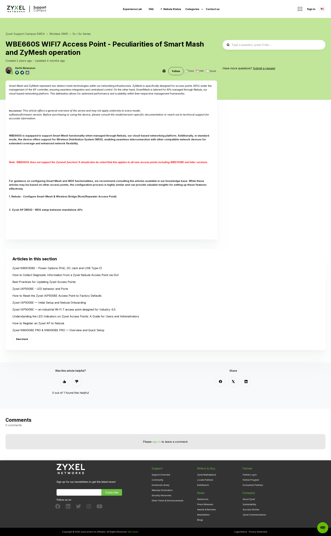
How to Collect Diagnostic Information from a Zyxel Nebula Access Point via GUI (65, 275)
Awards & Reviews (206, 509)
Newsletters (203, 514)
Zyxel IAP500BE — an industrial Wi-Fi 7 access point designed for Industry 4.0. (64, 309)
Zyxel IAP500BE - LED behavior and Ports (40, 288)
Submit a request (264, 68)
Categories (192, 9)
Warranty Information (162, 490)
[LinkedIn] (246, 381)
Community (157, 480)
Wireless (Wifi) (58, 34)
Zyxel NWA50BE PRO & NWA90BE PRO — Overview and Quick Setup (58, 330)
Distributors (203, 485)
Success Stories (251, 509)
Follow (176, 71)
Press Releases (205, 504)
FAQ (151, 9)
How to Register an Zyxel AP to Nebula (38, 323)
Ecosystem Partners (253, 485)
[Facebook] (220, 381)
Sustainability (249, 504)
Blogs (200, 520)
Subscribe (111, 492)
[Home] (26, 9)
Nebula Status (172, 9)
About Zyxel (249, 499)
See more (22, 339)
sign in (156, 441)
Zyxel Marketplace (206, 474)
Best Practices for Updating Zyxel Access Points (44, 282)
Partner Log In (250, 474)
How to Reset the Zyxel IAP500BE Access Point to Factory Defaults (57, 295)
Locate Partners (205, 480)
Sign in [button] (311, 9)
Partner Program (251, 480)
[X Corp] (233, 381)
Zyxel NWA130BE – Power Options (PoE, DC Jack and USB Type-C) (57, 268)
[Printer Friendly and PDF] (200, 71)
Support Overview (161, 474)
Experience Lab (132, 9)
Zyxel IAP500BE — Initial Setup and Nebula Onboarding (49, 302)
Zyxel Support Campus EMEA (25, 34)
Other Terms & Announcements (167, 500)
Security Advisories (161, 495)
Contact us (213, 9)
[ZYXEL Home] (71, 468)
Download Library (160, 485)
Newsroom (202, 499)
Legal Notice (240, 531)
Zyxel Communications (254, 514)
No (77, 382)
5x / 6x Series (82, 34)
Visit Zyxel (133, 531)
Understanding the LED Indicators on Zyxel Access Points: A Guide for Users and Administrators (75, 316)
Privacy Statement (258, 531)
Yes (64, 382)
